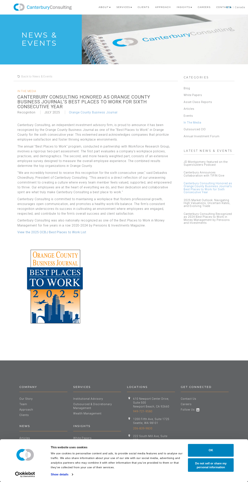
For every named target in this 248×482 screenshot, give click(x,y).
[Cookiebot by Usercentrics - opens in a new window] (25, 474)
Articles (189, 108)
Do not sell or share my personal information (210, 465)
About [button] (104, 7)
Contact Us (188, 398)
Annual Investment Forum (202, 136)
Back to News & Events (36, 76)
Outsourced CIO (195, 129)
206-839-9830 (142, 428)
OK (211, 450)
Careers (204, 7)
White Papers (193, 95)
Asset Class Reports (198, 102)
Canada (240, 7)
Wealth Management (87, 413)
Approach (163, 7)
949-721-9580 (142, 411)
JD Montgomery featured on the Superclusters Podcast (206, 163)
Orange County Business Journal (93, 112)
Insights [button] (183, 7)
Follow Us (188, 409)
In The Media (192, 122)
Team (23, 404)
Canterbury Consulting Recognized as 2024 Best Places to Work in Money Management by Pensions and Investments (208, 218)
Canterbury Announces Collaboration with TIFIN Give (204, 174)
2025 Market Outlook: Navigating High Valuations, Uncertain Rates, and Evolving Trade (207, 203)
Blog (187, 88)
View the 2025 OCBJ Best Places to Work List (51, 232)
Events (188, 115)
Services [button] (123, 7)
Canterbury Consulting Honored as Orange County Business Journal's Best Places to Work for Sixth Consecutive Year (208, 188)
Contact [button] (223, 7)
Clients (143, 7)
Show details (59, 474)
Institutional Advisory (88, 398)
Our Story (26, 398)
